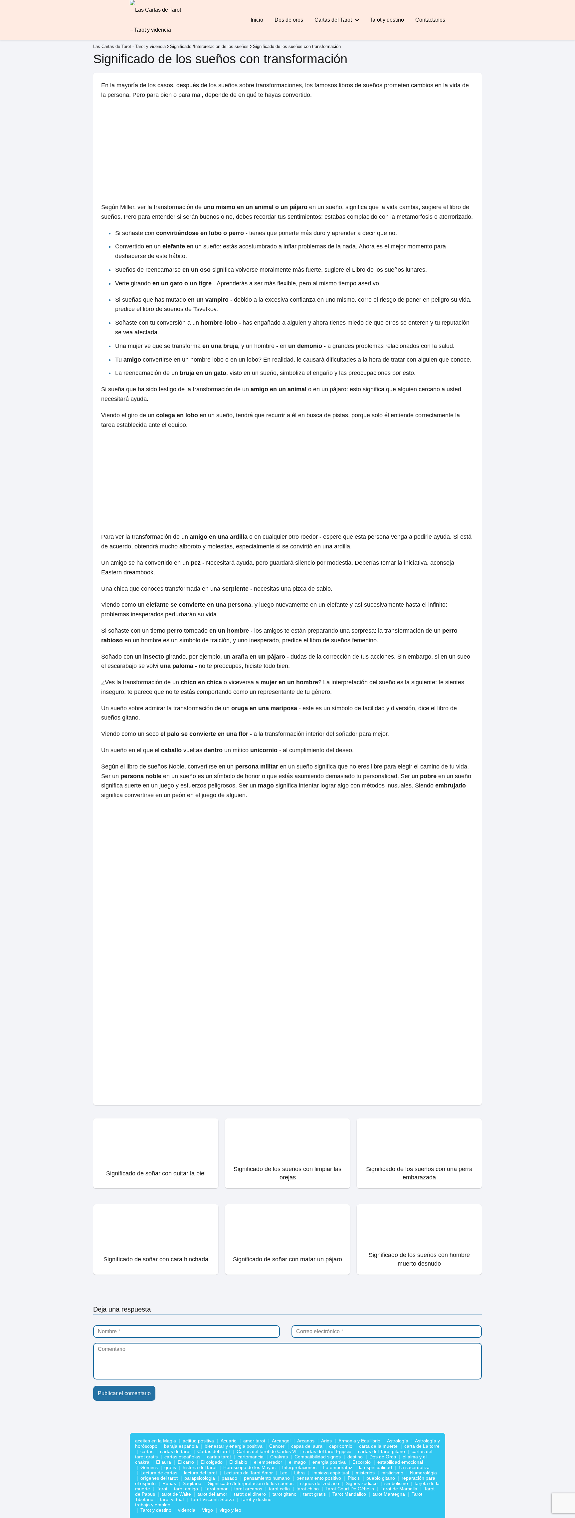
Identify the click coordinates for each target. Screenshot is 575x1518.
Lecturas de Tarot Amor (248, 1472)
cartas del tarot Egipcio (327, 1451)
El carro (186, 1462)
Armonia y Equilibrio (359, 1440)
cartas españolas (182, 1456)
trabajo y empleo (152, 1504)
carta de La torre (422, 1446)
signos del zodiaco (319, 1483)
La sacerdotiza (414, 1467)
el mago (297, 1462)
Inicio (257, 20)
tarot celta (279, 1488)
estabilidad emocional (400, 1462)
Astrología (397, 1440)
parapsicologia (199, 1478)
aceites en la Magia (155, 1440)
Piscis (354, 1478)
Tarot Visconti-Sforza (212, 1499)
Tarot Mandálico (349, 1494)
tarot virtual (172, 1499)
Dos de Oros (382, 1456)
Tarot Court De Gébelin (349, 1488)
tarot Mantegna (389, 1494)
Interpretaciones (299, 1467)
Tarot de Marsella (399, 1488)
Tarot (162, 1488)
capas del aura (306, 1446)
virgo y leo (230, 1510)
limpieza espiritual (330, 1472)
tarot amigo (186, 1488)
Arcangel (281, 1440)
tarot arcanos (248, 1488)
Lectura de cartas (158, 1472)
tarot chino (307, 1488)
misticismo (392, 1472)
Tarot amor (216, 1488)
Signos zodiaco (362, 1483)
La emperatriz (337, 1467)
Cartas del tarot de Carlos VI (266, 1451)
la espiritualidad (375, 1467)
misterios (365, 1472)
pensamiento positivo (318, 1478)
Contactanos (430, 20)
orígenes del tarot (159, 1478)
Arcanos (305, 1440)
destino (355, 1456)
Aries (326, 1440)
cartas (146, 1451)
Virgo (207, 1510)
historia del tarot (200, 1467)
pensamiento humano (267, 1478)
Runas (169, 1483)
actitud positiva (198, 1440)
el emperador (268, 1462)
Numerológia (423, 1472)
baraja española (181, 1446)
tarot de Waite (176, 1494)
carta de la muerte (378, 1446)
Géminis (149, 1467)
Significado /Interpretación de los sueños (250, 1483)
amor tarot (254, 1440)
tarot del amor (212, 1494)
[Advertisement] (287, 153)
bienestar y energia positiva (234, 1446)
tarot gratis (314, 1494)
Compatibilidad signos (317, 1456)
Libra (299, 1472)
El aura (163, 1462)
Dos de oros (289, 20)
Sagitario (192, 1483)
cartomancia (251, 1456)
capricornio (340, 1446)
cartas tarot (219, 1456)
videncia (186, 1510)
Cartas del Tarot (333, 20)
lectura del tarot (200, 1472)
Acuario (229, 1440)
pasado (229, 1478)
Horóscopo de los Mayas (249, 1467)
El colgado (212, 1462)
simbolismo (396, 1483)
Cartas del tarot (213, 1451)
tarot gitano (284, 1494)
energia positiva (329, 1462)
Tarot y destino (387, 20)
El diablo (238, 1462)
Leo (284, 1472)
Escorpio (361, 1462)
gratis (170, 1467)
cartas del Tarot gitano (381, 1451)
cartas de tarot (175, 1451)
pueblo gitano (380, 1478)
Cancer (277, 1446)
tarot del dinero (250, 1494)
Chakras (279, 1456)
